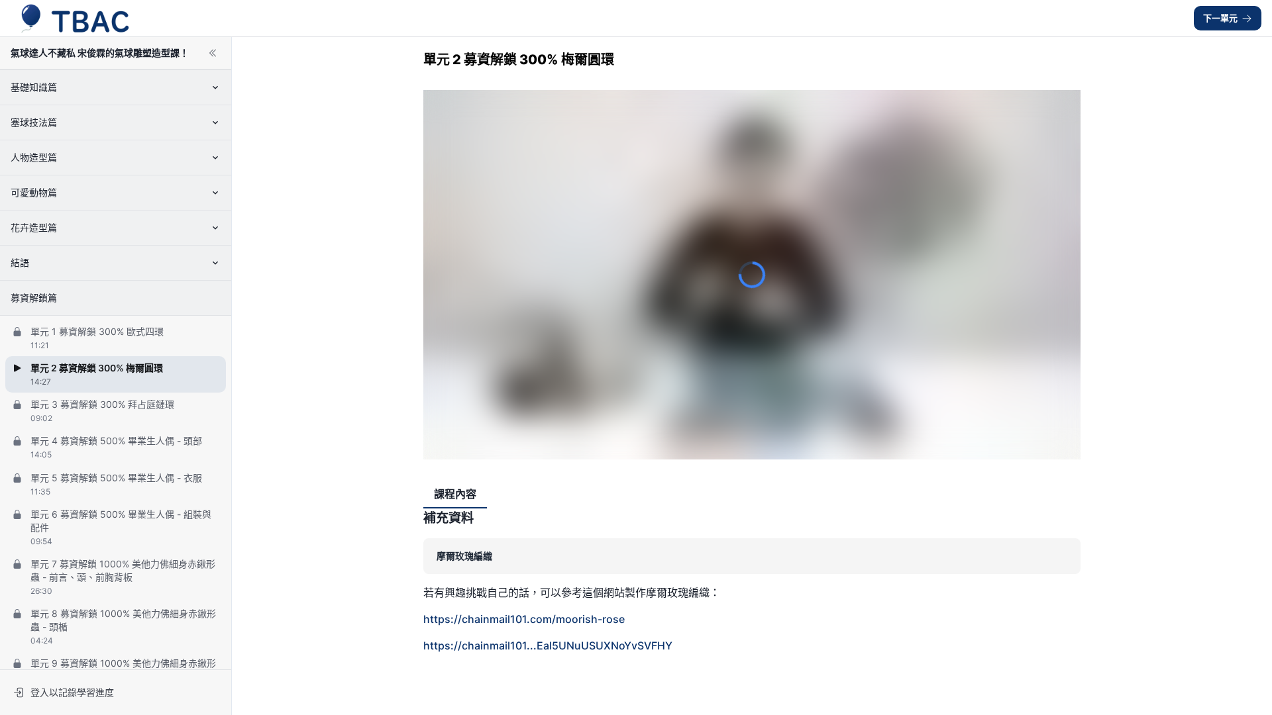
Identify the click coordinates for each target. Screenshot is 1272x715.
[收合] (213, 53)
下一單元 (1220, 18)
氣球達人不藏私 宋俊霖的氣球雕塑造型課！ (100, 52)
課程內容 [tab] (455, 494)
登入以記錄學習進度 (72, 692)
